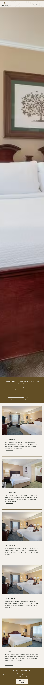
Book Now (35, 4)
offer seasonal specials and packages (16, 397)
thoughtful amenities (17, 389)
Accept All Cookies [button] (22, 681)
